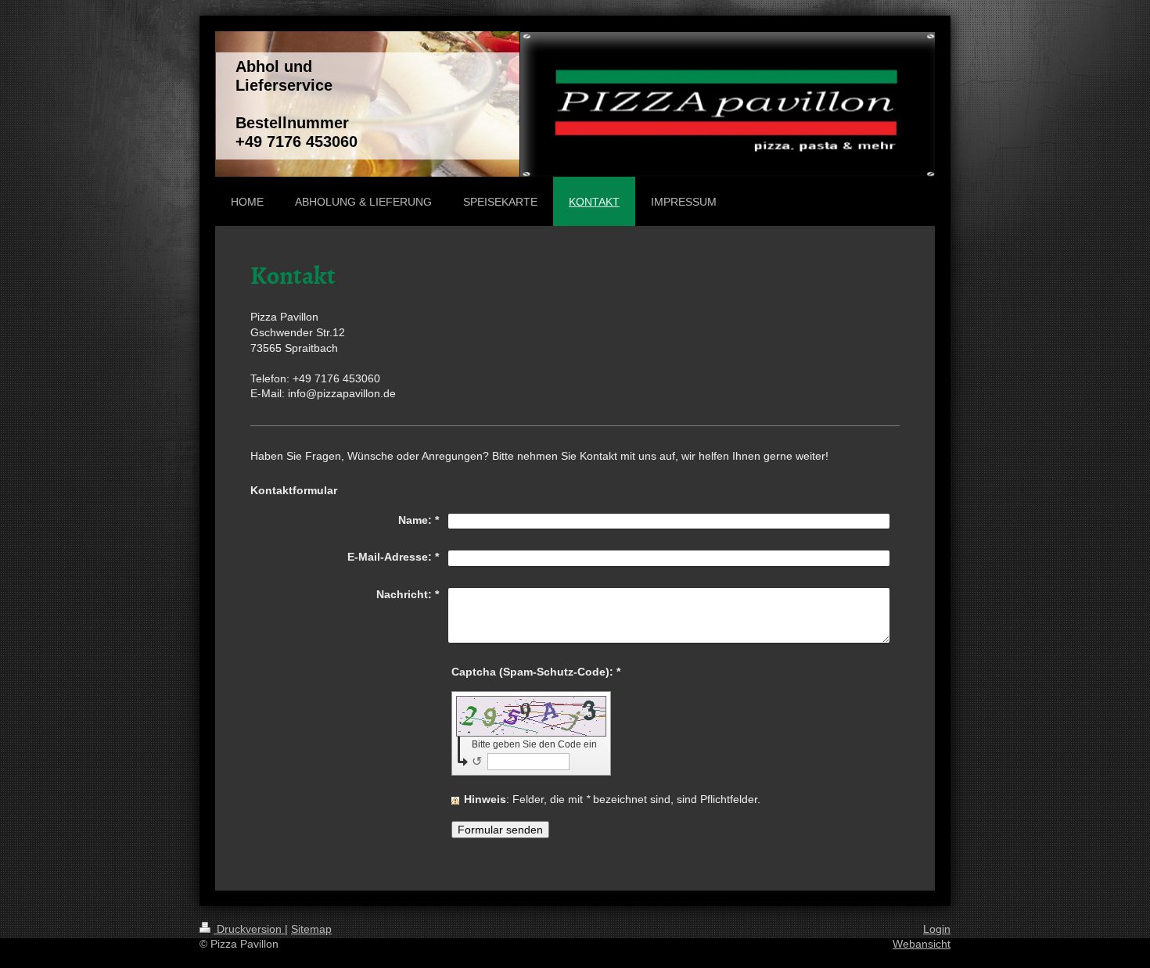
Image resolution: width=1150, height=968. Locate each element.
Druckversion (249, 929)
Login (937, 929)
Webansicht (922, 944)
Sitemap (311, 929)
